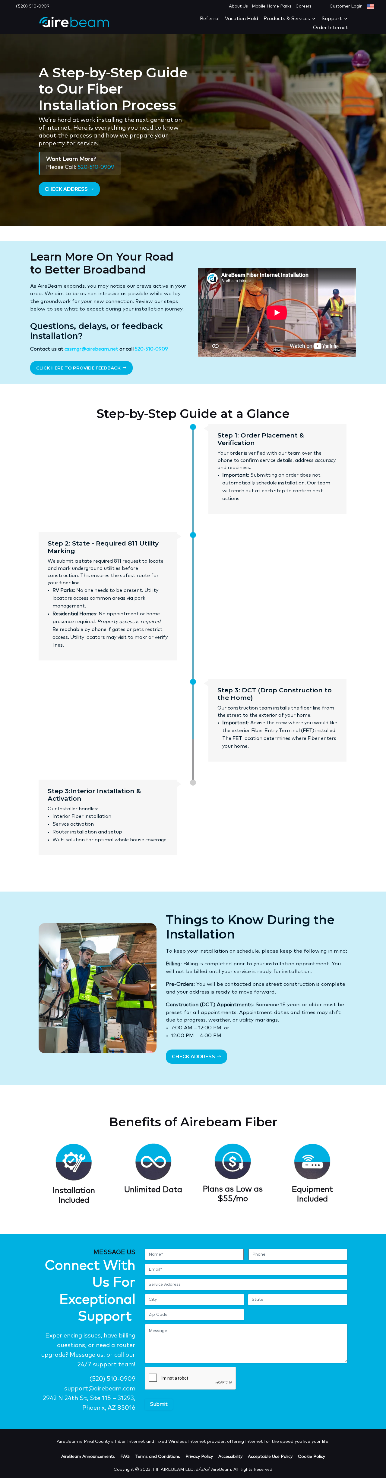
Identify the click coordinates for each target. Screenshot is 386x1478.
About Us (238, 6)
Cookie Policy (311, 1457)
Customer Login (347, 6)
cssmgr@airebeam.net (91, 349)
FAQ (125, 1457)
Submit (159, 1404)
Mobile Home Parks (272, 6)
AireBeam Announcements (88, 1457)
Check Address (66, 189)
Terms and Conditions (157, 1457)
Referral (210, 19)
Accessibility (230, 1457)
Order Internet (330, 28)
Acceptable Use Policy (270, 1457)
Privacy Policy (199, 1457)
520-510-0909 (96, 167)
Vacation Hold (241, 19)
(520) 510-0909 (32, 6)
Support (331, 19)
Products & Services (287, 19)
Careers (304, 6)
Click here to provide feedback (78, 368)
